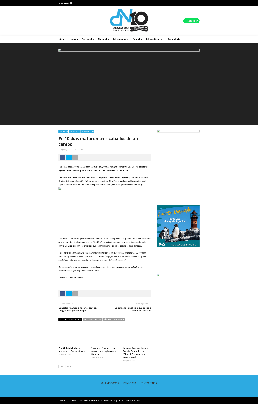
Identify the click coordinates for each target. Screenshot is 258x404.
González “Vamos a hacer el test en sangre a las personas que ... (77, 309)
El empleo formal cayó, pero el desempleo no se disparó (104, 351)
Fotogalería (174, 39)
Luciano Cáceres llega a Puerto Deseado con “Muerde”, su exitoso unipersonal (135, 352)
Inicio (61, 39)
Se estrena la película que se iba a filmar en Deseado (133, 309)
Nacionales (103, 39)
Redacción (192, 20)
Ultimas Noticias (87, 131)
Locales (74, 39)
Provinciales (88, 39)
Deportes (137, 39)
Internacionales (121, 39)
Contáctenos (149, 383)
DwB (138, 400)
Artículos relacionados (70, 319)
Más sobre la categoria (114, 319)
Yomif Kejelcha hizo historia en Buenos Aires (71, 349)
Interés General (154, 39)
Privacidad (129, 383)
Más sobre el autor (92, 319)
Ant (63, 366)
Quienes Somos (110, 383)
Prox (69, 366)
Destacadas (63, 131)
